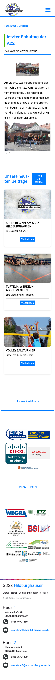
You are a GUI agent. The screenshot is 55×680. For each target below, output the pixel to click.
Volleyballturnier (20, 350)
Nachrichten (10, 25)
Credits (44, 592)
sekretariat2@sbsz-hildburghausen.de (30, 665)
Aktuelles (23, 26)
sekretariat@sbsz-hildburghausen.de (30, 630)
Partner (13, 592)
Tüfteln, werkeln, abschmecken (20, 288)
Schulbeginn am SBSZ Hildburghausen (22, 224)
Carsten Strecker (28, 50)
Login (22, 592)
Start (5, 592)
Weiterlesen (27, 239)
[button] (47, 124)
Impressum (32, 592)
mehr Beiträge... (39, 178)
